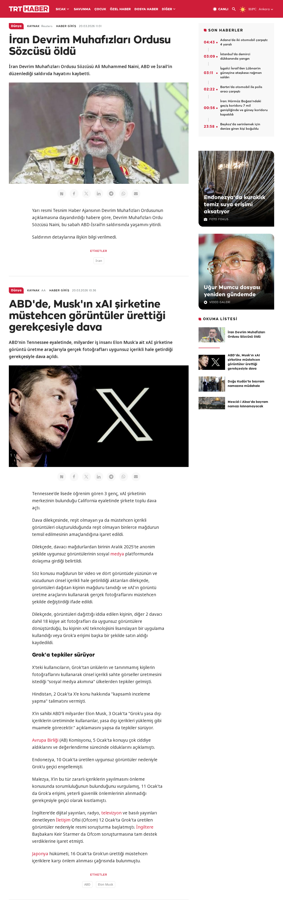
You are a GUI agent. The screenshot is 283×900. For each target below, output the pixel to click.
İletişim (63, 820)
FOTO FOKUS (218, 219)
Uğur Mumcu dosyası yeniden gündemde (232, 291)
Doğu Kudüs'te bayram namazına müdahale (246, 384)
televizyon (111, 813)
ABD (87, 884)
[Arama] (235, 9)
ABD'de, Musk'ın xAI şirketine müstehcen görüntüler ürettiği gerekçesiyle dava (244, 362)
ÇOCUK (100, 9)
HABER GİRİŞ (66, 26)
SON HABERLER (225, 30)
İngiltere (144, 827)
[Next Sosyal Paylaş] (61, 193)
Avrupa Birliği (45, 740)
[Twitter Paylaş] (86, 193)
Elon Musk (105, 884)
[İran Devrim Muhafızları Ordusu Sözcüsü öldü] (212, 334)
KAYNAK (33, 26)
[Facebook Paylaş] (74, 193)
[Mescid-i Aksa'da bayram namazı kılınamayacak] (212, 404)
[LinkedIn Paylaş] (98, 193)
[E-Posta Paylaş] (136, 193)
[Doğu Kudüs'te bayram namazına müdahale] (212, 384)
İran (99, 261)
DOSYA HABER (146, 9)
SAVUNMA (82, 9)
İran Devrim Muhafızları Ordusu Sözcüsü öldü (246, 335)
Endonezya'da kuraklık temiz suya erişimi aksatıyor (234, 205)
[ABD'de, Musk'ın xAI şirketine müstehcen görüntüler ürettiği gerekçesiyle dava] (212, 362)
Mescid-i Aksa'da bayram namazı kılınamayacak (248, 404)
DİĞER (167, 9)
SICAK (61, 9)
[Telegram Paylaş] (111, 193)
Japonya (40, 854)
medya (117, 554)
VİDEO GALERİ (219, 302)
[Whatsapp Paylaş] (123, 193)
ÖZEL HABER (120, 9)
